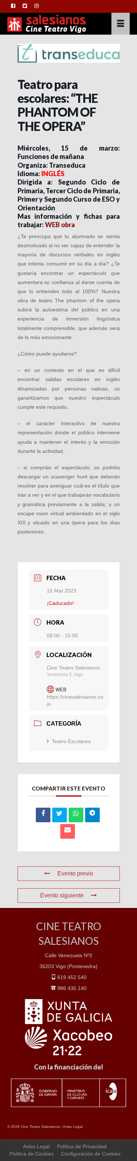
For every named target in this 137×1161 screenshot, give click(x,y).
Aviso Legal (73, 1127)
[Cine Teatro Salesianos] (51, 24)
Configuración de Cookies (91, 1154)
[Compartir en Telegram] (92, 815)
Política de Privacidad (82, 1146)
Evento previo (75, 873)
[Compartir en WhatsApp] (76, 815)
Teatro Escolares (71, 741)
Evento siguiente (62, 895)
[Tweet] (59, 815)
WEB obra (60, 225)
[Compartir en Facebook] (43, 815)
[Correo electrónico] (67, 831)
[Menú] (120, 24)
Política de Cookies (31, 1154)
